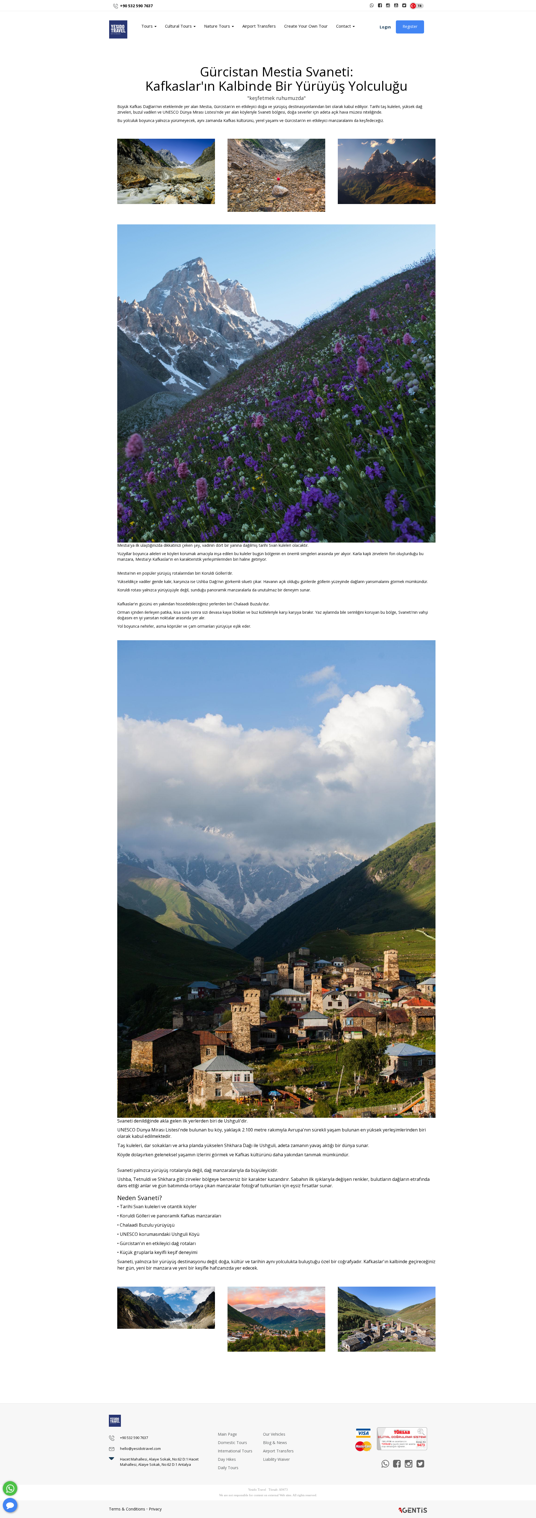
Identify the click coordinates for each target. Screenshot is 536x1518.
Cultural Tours (179, 26)
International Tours (235, 1451)
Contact (344, 26)
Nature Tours (217, 26)
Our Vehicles (274, 1434)
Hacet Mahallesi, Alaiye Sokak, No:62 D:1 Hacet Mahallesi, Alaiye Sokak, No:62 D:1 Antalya (159, 1462)
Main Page (227, 1434)
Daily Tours (228, 1467)
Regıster (410, 26)
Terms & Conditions (127, 1509)
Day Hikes (227, 1459)
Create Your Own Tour (306, 26)
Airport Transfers (259, 26)
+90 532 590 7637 (136, 5)
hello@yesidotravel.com (140, 1448)
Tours (147, 26)
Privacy (155, 1509)
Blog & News (275, 1442)
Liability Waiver (276, 1459)
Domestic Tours (232, 1442)
